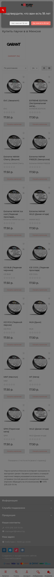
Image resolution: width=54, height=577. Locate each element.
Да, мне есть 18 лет (41, 23)
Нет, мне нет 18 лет (19, 23)
